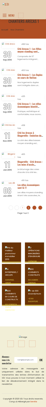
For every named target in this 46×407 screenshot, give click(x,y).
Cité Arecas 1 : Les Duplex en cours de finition (30, 76)
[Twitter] (21, 344)
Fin (40, 208)
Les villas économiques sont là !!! (28, 186)
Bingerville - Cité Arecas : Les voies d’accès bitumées (30, 164)
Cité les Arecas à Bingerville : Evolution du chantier (29, 135)
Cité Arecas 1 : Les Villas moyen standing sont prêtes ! (29, 51)
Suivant (34, 208)
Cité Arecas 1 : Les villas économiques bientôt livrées (29, 106)
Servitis (33, 401)
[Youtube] (32, 344)
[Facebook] (10, 344)
